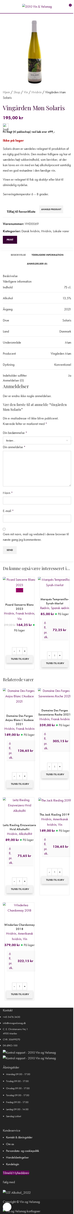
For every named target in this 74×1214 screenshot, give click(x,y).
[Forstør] (7, 1207)
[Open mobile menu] (4, 6)
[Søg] (11, 6)
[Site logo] (37, 6)
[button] (19, 659)
